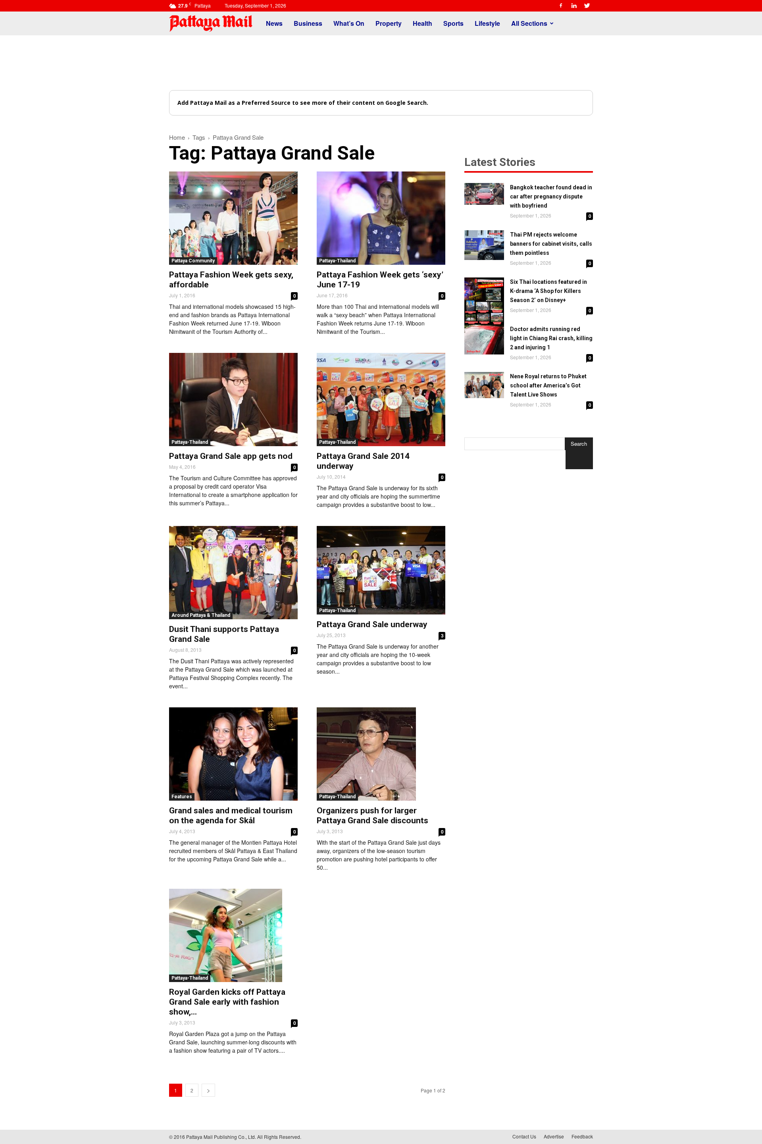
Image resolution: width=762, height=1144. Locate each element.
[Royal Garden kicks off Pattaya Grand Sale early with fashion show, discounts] (233, 935)
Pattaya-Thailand (337, 261)
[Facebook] (561, 5)
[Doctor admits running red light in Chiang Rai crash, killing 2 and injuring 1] (484, 339)
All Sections (529, 23)
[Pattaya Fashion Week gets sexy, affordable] (233, 218)
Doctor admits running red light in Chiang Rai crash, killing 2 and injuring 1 (551, 338)
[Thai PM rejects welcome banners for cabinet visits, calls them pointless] (484, 245)
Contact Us (524, 1136)
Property (388, 23)
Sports (453, 23)
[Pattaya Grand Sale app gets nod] (233, 399)
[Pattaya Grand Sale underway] (381, 570)
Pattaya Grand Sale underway (372, 624)
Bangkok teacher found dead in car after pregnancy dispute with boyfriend (551, 196)
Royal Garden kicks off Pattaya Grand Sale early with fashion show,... (227, 1002)
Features (181, 796)
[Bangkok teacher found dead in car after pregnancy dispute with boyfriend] (484, 194)
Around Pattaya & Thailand (200, 615)
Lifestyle (487, 23)
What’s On (348, 23)
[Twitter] (587, 5)
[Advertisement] (381, 63)
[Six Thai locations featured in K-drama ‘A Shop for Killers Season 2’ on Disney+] (484, 302)
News (274, 23)
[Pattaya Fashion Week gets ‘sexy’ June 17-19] (381, 218)
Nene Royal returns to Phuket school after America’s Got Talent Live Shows (548, 385)
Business (308, 23)
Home (177, 137)
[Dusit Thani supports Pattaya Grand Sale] (233, 572)
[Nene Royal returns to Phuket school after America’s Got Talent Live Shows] (484, 385)
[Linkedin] (574, 5)
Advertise (554, 1136)
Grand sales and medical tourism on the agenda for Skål (230, 815)
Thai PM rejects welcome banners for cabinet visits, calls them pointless (551, 243)
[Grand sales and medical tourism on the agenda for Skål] (233, 754)
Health (422, 23)
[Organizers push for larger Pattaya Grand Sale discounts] (381, 754)
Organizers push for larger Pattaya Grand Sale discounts (372, 815)
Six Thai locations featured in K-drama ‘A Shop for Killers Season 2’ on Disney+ (548, 291)
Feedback (582, 1136)
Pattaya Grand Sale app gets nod (230, 456)
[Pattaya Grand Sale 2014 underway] (381, 399)
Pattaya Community (193, 261)
